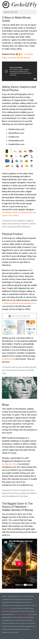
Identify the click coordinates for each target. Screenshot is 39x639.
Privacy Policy (6, 608)
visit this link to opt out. (21, 614)
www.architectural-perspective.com (20, 303)
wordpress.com (9, 464)
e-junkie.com (7, 359)
